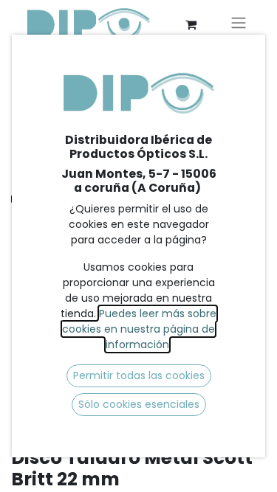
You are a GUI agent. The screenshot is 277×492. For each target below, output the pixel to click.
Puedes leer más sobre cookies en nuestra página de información (139, 329)
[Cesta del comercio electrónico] (190, 24)
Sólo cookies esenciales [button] (138, 404)
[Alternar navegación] (238, 25)
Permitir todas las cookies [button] (139, 375)
